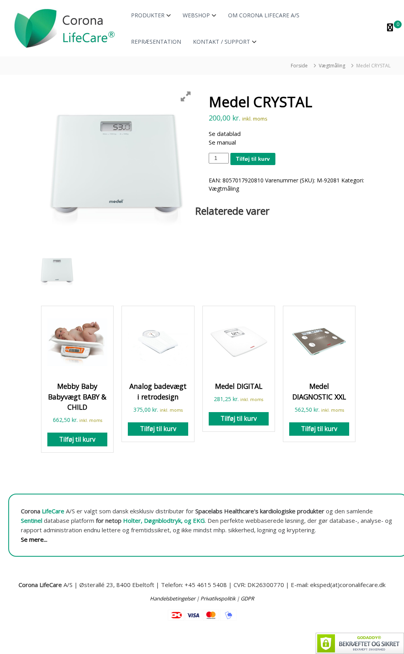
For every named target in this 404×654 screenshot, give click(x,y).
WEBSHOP (196, 15)
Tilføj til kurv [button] (77, 439)
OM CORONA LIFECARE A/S (263, 15)
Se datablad (225, 133)
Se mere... (34, 539)
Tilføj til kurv (253, 159)
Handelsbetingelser (172, 598)
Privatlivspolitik (218, 598)
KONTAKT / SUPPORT (221, 41)
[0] (390, 28)
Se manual (222, 142)
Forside (299, 65)
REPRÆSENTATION (156, 41)
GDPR (247, 598)
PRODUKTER (148, 15)
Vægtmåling (332, 65)
